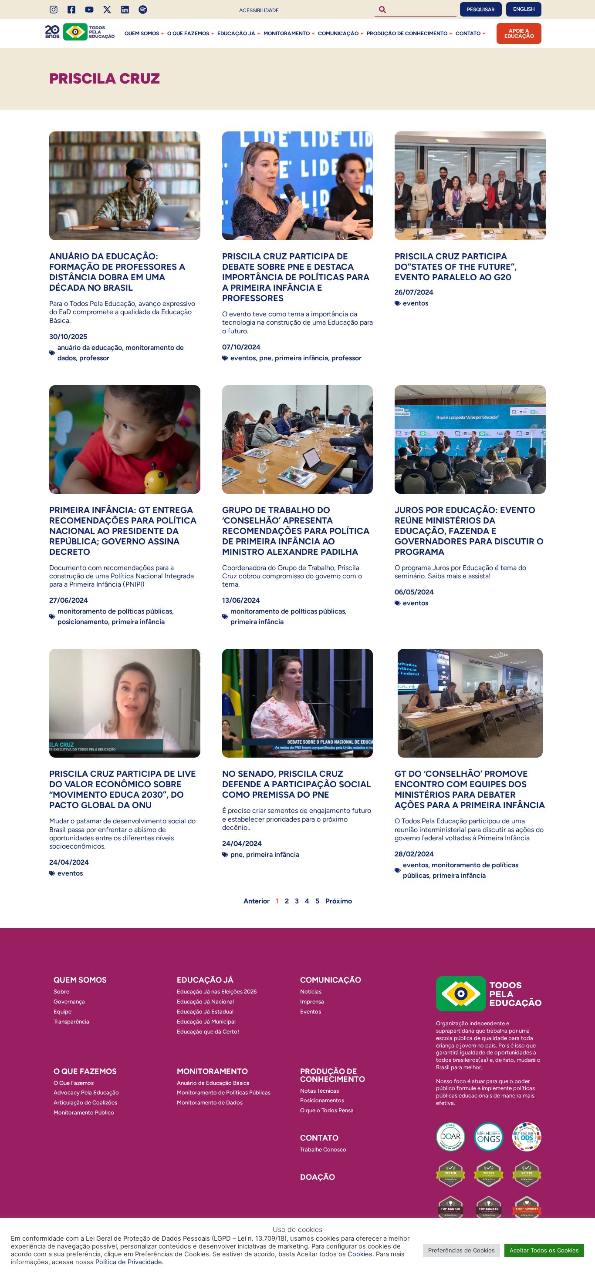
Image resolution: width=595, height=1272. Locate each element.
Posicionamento (82, 622)
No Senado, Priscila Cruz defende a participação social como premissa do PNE (296, 784)
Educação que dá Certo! (208, 1031)
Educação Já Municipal (206, 1021)
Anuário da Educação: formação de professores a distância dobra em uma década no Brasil (117, 272)
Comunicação (338, 33)
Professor (94, 358)
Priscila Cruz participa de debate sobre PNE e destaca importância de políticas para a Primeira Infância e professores (295, 277)
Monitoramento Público (84, 1112)
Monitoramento (287, 33)
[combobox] (415, 9)
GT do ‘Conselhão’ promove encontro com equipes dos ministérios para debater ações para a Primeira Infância (470, 789)
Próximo (338, 901)
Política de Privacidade (128, 1262)
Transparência (71, 1021)
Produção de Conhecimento (407, 33)
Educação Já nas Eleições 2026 (217, 991)
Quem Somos (142, 33)
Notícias (310, 991)
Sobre (61, 991)
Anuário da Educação (89, 347)
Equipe (62, 1011)
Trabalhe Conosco (323, 1149)
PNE (265, 358)
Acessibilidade (259, 10)
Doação (317, 1177)
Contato (468, 33)
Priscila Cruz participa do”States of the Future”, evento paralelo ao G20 (456, 266)
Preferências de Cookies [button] (461, 1250)
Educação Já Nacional (205, 1001)
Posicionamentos (322, 1100)
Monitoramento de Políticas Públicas (114, 611)
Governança (69, 1001)
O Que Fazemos (74, 1083)
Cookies (360, 1254)
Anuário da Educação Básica (213, 1083)
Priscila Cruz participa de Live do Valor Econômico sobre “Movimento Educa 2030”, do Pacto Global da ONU (122, 789)
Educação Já (236, 33)
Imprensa (312, 1001)
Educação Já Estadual (205, 1011)
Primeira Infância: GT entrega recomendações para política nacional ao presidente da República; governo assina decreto (122, 531)
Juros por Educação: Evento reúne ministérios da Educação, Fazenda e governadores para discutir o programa (469, 531)
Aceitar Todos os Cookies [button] (544, 1250)
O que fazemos (188, 33)
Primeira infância (301, 358)
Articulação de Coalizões (85, 1102)
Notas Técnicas (319, 1090)
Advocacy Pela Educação (86, 1092)
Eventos (243, 358)
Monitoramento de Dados (210, 1102)
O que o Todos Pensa (327, 1110)
